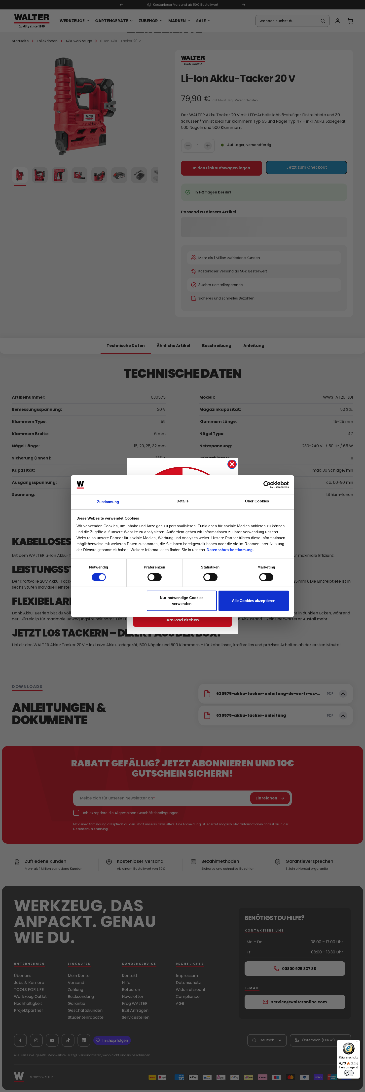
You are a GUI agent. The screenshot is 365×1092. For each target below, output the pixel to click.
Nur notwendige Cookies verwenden (181, 601)
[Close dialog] (232, 464)
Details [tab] (183, 501)
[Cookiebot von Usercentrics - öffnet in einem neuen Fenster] (267, 485)
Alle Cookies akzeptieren (253, 601)
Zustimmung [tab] (108, 502)
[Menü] (357, 1043)
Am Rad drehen (182, 620)
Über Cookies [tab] (257, 501)
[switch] (154, 577)
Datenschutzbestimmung (230, 550)
